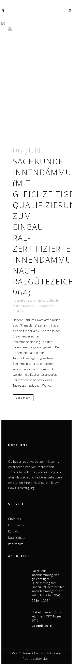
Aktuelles (48, 300)
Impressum (16, 544)
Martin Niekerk (23, 306)
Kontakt (13, 531)
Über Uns (14, 519)
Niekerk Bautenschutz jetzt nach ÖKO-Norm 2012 (46, 616)
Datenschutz (16, 537)
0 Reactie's (46, 306)
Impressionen (17, 525)
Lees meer (23, 397)
